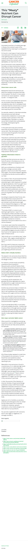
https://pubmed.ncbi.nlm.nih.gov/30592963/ (14, 450)
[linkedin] (25, 27)
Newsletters (5, 545)
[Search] (26, 3)
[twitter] (21, 27)
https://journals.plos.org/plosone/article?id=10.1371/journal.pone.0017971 (13, 442)
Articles (4, 19)
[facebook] (18, 27)
